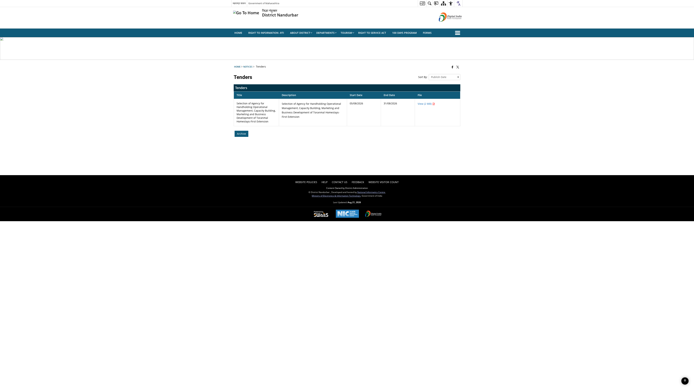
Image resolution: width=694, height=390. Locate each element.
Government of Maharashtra (263, 3)
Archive (241, 133)
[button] (458, 33)
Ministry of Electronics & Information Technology (336, 195)
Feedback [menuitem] (358, 182)
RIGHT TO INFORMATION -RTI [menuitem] (266, 32)
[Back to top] (685, 381)
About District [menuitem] (300, 32)
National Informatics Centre (371, 192)
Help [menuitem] (324, 182)
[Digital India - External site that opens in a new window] (446, 24)
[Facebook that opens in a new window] (452, 67)
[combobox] (458, 3)
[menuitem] (422, 3)
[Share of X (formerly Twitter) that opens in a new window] (457, 67)
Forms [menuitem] (427, 32)
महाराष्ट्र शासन (239, 3)
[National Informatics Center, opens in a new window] (347, 214)
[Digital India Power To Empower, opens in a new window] (373, 214)
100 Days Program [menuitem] (404, 32)
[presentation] (444, 77)
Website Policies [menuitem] (306, 182)
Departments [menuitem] (325, 32)
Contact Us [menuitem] (339, 182)
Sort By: (422, 77)
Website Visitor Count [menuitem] (384, 182)
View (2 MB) (425, 103)
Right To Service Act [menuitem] (372, 32)
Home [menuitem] (238, 32)
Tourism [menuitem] (346, 32)
